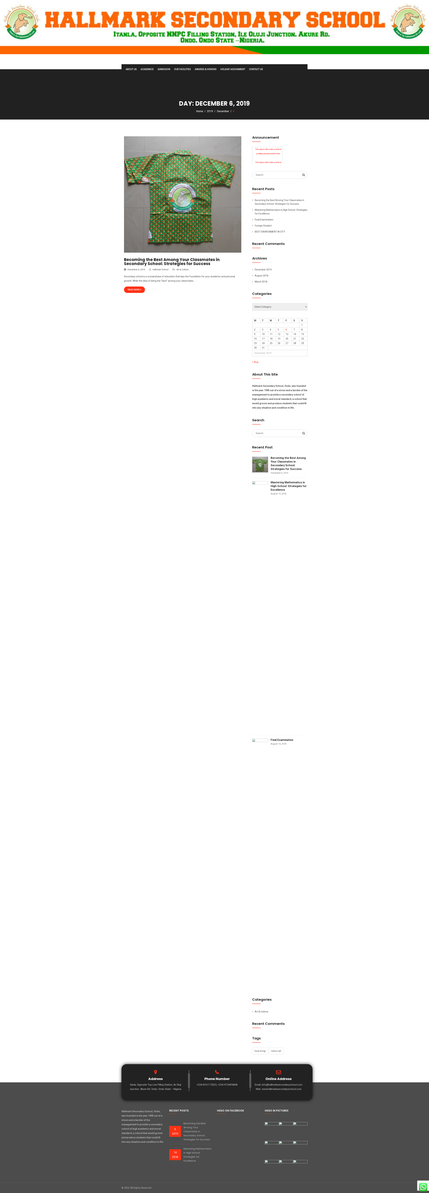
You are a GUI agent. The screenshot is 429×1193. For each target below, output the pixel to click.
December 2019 (263, 269)
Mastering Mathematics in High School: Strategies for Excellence (289, 486)
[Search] (304, 175)
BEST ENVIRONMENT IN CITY (270, 231)
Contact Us (256, 69)
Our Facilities (182, 69)
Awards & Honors (206, 69)
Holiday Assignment (232, 69)
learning (260, 1051)
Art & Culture (182, 269)
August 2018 (261, 275)
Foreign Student (263, 225)
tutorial (276, 1051)
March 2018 (261, 281)
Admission (164, 69)
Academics (147, 69)
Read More (134, 289)
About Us (131, 69)
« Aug (255, 362)
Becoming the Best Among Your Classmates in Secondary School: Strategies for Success (172, 261)
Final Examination (264, 219)
